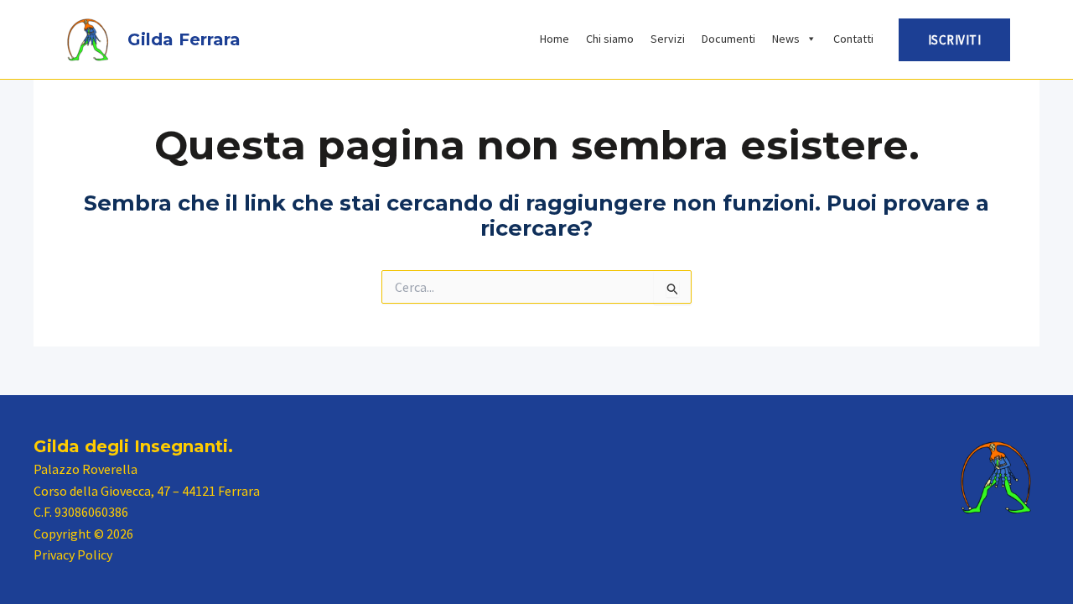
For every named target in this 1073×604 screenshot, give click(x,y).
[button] (955, 39)
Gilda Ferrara (184, 39)
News (786, 38)
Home (554, 38)
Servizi (668, 38)
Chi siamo (610, 38)
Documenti (728, 38)
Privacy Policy (73, 554)
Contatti (853, 38)
